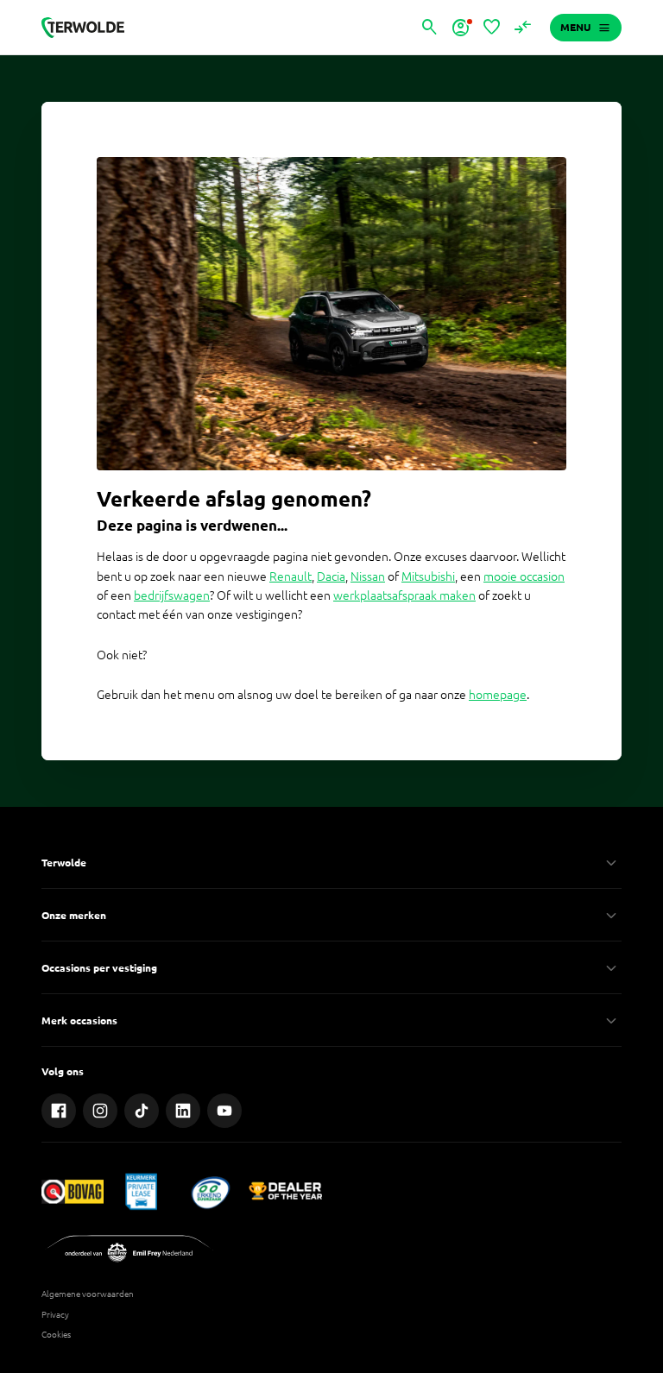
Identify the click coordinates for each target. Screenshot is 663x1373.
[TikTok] (141, 1110)
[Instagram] (100, 1110)
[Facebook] (58, 1110)
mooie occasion (524, 576)
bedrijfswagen (172, 595)
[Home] (82, 27)
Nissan (367, 576)
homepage (498, 695)
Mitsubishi (428, 576)
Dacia (331, 576)
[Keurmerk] (72, 1191)
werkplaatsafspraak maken (404, 595)
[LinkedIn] (183, 1110)
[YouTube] (224, 1110)
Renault (290, 576)
